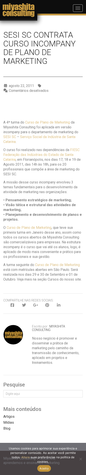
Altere (25, 457)
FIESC (75, 150)
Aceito (44, 468)
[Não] (80, 459)
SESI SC (9, 137)
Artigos (9, 416)
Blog (6, 428)
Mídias (8, 422)
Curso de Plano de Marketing (47, 122)
